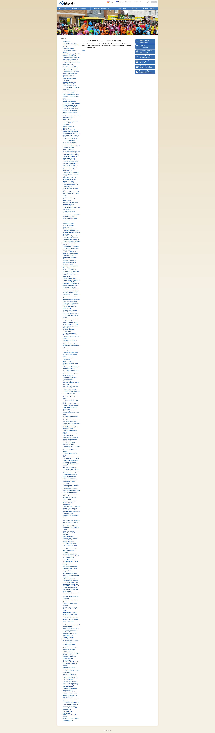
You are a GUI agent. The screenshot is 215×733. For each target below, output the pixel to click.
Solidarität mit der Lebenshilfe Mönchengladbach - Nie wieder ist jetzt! (71, 174)
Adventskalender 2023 (69, 211)
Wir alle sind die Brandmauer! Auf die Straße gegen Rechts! (70, 198)
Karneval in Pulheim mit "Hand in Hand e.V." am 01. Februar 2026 (71, 96)
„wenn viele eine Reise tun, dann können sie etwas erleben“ (70, 220)
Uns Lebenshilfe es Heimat (70, 607)
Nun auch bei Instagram (69, 333)
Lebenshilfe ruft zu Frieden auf (71, 319)
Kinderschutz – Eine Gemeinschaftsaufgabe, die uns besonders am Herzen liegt (71, 151)
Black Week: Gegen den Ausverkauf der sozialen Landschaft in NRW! (69, 179)
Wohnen (135, 8)
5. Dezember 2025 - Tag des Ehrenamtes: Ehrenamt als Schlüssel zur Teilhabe (70, 156)
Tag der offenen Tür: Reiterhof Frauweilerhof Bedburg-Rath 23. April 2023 (71, 248)
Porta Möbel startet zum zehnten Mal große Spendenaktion (69, 658)
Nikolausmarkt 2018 (68, 637)
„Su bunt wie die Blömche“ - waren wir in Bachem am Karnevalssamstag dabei (70, 142)
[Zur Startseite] (69, 3)
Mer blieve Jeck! (67, 320)
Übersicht (129, 2)
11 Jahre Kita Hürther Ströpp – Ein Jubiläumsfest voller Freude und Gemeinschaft (71, 62)
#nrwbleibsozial (67, 213)
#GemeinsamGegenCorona (70, 343)
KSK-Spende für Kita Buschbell (71, 702)
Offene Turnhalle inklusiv (69, 278)
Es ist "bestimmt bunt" (69, 559)
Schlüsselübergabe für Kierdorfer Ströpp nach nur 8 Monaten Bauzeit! (70, 538)
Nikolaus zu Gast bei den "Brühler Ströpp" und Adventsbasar (69, 502)
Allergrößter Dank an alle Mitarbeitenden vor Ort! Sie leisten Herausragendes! (70, 474)
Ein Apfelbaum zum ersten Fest (71, 299)
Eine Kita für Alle (67, 711)
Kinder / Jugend (122, 8)
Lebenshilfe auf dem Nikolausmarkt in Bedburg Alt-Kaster (71, 515)
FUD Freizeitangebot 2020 (70, 492)
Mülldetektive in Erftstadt (69, 389)
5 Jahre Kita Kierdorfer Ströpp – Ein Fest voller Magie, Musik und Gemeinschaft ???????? (71, 136)
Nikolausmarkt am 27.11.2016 (71, 718)
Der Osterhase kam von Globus (71, 391)
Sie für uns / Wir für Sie (79, 8)
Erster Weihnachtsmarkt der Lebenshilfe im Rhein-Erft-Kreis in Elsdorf (71, 336)
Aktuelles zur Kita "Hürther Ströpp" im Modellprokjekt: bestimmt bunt (70, 614)
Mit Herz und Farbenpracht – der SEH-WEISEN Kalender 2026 (70, 112)
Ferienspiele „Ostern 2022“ (70, 301)
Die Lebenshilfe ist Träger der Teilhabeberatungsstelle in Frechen (71, 663)
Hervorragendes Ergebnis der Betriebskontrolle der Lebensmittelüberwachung (71, 686)
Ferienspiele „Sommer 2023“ (70, 230)
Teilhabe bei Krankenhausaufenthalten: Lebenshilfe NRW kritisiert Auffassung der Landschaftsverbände (70, 568)
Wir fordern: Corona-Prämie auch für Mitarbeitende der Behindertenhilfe (70, 439)
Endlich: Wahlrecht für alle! (70, 587)
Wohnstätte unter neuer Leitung (71, 133)
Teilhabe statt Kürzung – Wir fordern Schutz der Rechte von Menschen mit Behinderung (71, 106)
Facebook (120, 2)
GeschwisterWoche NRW (69, 421)
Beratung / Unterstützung (102, 8)
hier (83, 50)
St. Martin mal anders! (69, 425)
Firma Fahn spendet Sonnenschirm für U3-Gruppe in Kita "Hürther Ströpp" (71, 653)
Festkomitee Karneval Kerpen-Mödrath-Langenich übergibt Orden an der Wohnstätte (71, 405)
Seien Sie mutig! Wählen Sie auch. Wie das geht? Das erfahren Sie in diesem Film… (71, 706)
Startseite (63, 8)
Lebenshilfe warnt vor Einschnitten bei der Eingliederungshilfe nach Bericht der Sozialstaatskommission (69, 78)
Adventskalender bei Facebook (71, 419)
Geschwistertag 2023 (68, 209)
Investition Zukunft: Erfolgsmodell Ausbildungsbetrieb (68, 359)
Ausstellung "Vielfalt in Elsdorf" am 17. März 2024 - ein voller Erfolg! (71, 193)
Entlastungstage (67, 170)
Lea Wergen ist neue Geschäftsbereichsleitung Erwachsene (69, 50)
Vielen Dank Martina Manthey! (71, 313)
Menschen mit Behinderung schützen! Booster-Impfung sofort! (70, 354)
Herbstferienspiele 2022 (69, 269)
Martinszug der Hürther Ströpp (71, 628)
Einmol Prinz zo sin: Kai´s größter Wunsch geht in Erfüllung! (69, 550)
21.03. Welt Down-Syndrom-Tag (71, 582)
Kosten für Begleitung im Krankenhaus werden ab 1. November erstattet (70, 262)
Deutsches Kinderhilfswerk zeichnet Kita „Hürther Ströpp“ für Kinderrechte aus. (71, 555)
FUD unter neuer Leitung (69, 467)
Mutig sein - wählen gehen (70, 693)
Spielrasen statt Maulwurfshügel (71, 423)
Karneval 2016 (67, 722)
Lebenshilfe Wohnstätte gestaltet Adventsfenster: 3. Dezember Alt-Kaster (70, 257)
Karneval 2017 (67, 713)
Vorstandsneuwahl (68, 639)
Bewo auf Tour (67, 709)
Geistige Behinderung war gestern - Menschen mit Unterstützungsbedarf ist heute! (71, 101)
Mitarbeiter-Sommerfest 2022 (71, 283)
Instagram (112, 2)
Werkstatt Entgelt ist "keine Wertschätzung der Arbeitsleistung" (70, 379)
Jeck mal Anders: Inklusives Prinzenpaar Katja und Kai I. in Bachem (71, 527)
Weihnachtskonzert (68, 720)
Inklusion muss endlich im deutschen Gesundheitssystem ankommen (71, 575)
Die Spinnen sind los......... (70, 531)
